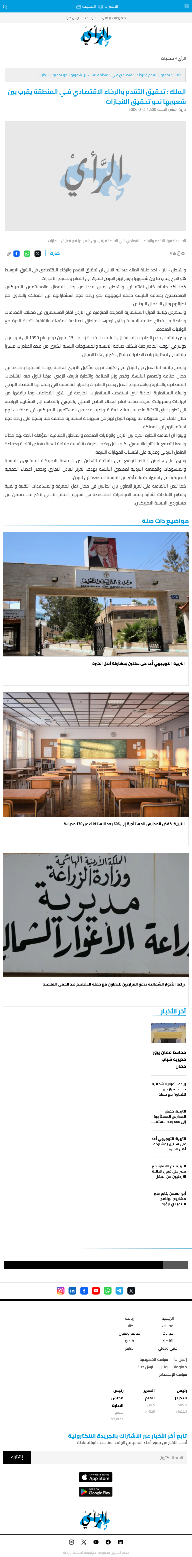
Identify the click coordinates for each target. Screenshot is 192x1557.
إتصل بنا (180, 1360)
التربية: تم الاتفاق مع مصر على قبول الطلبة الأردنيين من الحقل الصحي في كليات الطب (169, 1171)
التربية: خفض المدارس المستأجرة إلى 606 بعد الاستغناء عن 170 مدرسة (124, 824)
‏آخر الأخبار (173, 1011)
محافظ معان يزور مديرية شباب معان (169, 1059)
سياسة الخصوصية (154, 1360)
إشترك (17, 1457)
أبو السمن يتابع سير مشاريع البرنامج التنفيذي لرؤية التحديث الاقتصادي (170, 1199)
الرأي (182, 58)
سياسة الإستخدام (173, 1375)
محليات (168, 1326)
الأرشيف (90, 18)
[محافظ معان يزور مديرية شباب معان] (168, 1033)
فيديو (129, 1341)
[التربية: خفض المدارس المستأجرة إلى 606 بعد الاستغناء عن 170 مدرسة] (96, 754)
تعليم (129, 1349)
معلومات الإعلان (114, 18)
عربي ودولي (168, 1349)
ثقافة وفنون (129, 1334)
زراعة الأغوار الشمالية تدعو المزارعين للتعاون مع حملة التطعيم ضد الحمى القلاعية (113, 984)
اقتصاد (168, 1341)
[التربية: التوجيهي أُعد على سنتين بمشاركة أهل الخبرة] (96, 594)
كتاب (130, 1326)
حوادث (167, 1334)
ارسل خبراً (72, 18)
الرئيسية (168, 1319)
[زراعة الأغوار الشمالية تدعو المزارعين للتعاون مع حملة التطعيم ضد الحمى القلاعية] (96, 915)
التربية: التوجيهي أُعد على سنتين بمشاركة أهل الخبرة (138, 663)
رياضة (129, 1319)
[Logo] (96, 36)
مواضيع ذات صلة (165, 520)
